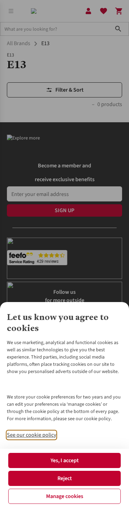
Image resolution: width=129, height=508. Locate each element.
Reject (64, 478)
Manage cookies (64, 496)
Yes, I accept (65, 460)
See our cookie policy (31, 435)
